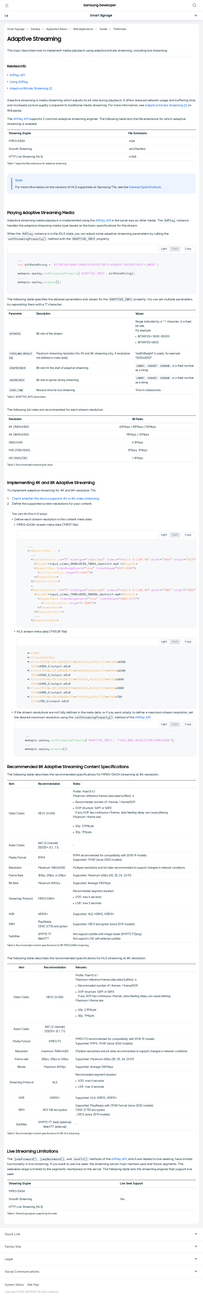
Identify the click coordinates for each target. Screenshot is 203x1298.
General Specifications (145, 187)
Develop (35, 29)
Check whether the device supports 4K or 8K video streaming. (56, 498)
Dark (175, 248)
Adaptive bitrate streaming (164, 105)
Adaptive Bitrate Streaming (29, 88)
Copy (188, 248)
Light (164, 248)
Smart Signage (101, 15)
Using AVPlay (19, 82)
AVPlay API (17, 75)
